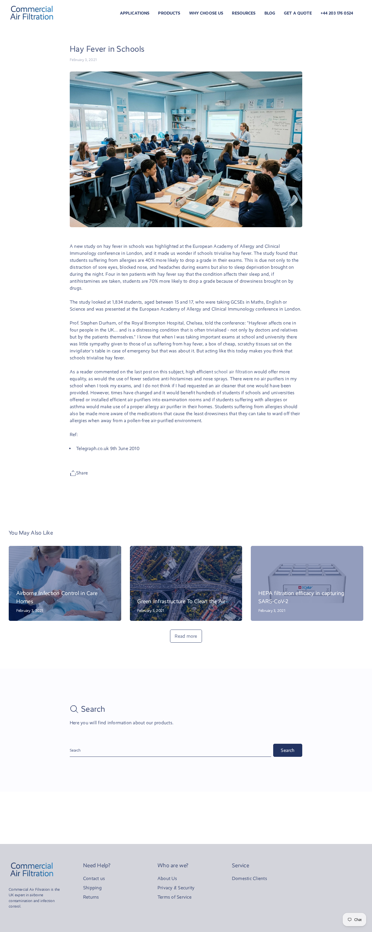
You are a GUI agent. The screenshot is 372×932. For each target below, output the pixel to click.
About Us (167, 878)
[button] (135, 13)
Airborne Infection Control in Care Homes (57, 597)
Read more (186, 636)
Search (287, 750)
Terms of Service (175, 897)
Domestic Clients (249, 878)
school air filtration (233, 371)
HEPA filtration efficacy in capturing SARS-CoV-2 (301, 597)
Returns (91, 897)
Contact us (94, 878)
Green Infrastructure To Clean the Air (181, 601)
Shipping (92, 887)
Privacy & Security (176, 887)
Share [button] (82, 473)
